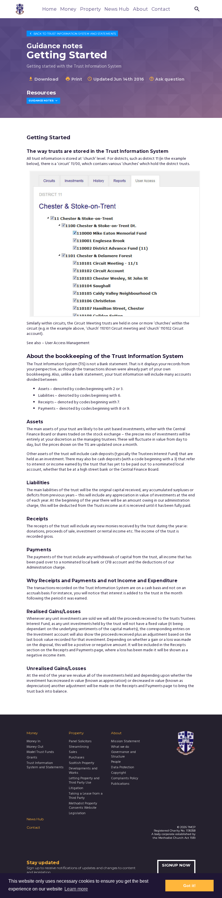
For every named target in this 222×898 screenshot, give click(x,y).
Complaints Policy (124, 778)
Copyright (118, 773)
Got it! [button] (189, 885)
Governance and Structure (123, 754)
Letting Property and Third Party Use (84, 780)
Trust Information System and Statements (72, 33)
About (140, 9)
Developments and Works (83, 771)
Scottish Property (81, 763)
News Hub (116, 9)
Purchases (76, 758)
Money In (33, 741)
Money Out (35, 747)
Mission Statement (125, 741)
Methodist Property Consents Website (83, 805)
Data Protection (122, 767)
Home (49, 9)
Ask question (166, 79)
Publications (120, 784)
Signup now (176, 865)
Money (68, 9)
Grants (32, 758)
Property (90, 9)
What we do (120, 747)
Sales (73, 752)
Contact (160, 9)
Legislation (77, 813)
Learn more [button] (76, 888)
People (116, 762)
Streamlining (79, 747)
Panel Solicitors (80, 741)
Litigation (76, 788)
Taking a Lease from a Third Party (86, 796)
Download (43, 79)
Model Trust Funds (40, 752)
